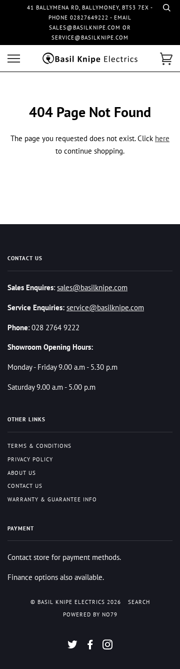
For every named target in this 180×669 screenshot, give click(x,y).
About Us (22, 472)
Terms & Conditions (40, 445)
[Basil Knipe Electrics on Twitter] (73, 646)
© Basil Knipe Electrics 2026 (75, 601)
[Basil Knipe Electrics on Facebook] (90, 646)
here (162, 138)
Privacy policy (30, 459)
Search (139, 601)
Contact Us (25, 485)
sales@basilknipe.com (92, 287)
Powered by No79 (90, 614)
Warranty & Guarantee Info (52, 499)
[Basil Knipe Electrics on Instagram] (107, 646)
